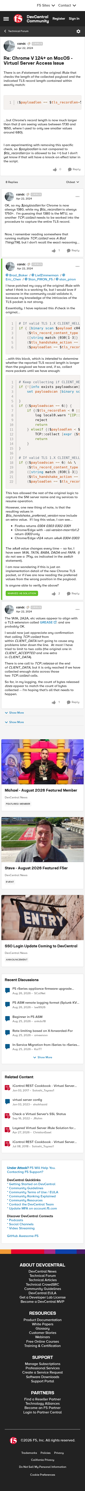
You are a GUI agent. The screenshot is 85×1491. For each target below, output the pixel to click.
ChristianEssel (42, 1132)
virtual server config (27, 1100)
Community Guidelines (42, 1289)
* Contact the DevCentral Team (30, 1204)
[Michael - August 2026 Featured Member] (42, 761)
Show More (16, 713)
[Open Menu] (78, 31)
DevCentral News (16, 797)
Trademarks (29, 1453)
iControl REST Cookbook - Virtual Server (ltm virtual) (43, 1086)
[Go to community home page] (31, 19)
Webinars (42, 1337)
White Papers (42, 1324)
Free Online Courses (42, 1342)
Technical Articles (43, 1280)
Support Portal (42, 1381)
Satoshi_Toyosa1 (43, 1090)
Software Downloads (42, 1377)
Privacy (59, 1453)
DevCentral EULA (42, 1293)
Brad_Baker (18, 275)
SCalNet (39, 993)
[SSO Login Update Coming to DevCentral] (42, 917)
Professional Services (43, 1368)
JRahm (37, 1118)
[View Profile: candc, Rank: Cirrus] (9, 46)
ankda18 (40, 1021)
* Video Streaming (21, 1228)
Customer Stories (42, 1333)
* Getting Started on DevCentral (31, 1184)
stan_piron (67, 279)
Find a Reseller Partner (42, 1399)
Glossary (43, 1328)
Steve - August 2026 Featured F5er (36, 868)
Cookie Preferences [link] (42, 1475)
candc (21, 44)
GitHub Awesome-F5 (23, 1236)
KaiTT (38, 1049)
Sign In (74, 18)
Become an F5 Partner (42, 1408)
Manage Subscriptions (42, 1364)
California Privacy (42, 1460)
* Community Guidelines (25, 1188)
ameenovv (41, 1035)
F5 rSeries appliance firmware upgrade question (42, 989)
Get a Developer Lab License (42, 1297)
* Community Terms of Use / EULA (32, 1192)
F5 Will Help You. (31, 1168)
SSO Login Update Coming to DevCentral (41, 946)
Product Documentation (43, 1320)
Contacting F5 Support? (25, 1172)
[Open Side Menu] (6, 18)
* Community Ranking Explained (31, 1196)
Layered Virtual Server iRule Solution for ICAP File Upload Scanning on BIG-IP (42, 1128)
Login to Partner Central (42, 1412)
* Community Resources (25, 1200)
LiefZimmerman (46, 275)
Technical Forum (18, 31)
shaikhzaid (40, 1104)
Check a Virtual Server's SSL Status (39, 1114)
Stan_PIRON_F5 (40, 279)
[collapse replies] (42, 190)
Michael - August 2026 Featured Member (41, 790)
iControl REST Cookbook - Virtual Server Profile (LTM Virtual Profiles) (43, 1142)
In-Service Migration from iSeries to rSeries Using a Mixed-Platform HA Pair (44, 1045)
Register (59, 18)
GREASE (46, 622)
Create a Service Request (42, 1372)
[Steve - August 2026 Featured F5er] (42, 839)
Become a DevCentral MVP (42, 1302)
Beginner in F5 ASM (27, 1017)
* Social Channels (20, 1224)
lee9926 (40, 1007)
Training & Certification (42, 1346)
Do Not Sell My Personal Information (42, 1467)
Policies (46, 1453)
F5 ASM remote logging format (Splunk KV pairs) (44, 1003)
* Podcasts (15, 1220)
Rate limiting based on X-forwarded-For (42, 1031)
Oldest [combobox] (72, 182)
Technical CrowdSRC (42, 1285)
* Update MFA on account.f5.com (32, 1208)
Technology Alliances (42, 1404)
